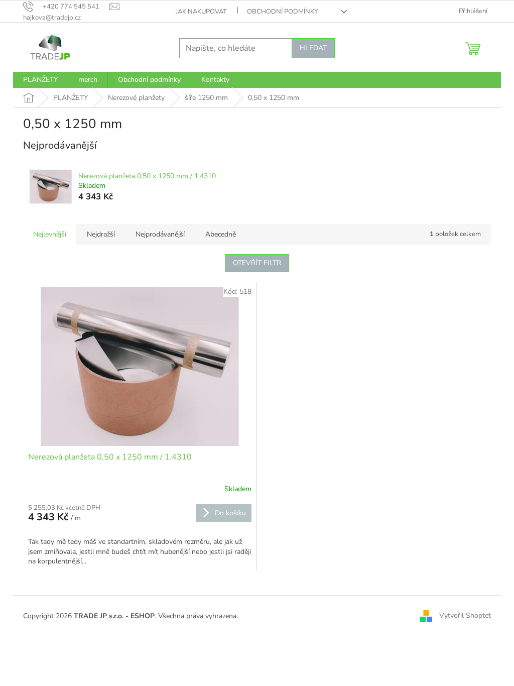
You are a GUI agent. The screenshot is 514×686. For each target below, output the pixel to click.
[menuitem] (40, 80)
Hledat (313, 48)
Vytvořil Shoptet (465, 615)
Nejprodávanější (160, 234)
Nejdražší (101, 234)
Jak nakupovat (201, 11)
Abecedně (220, 234)
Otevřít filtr (257, 263)
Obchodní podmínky (282, 11)
